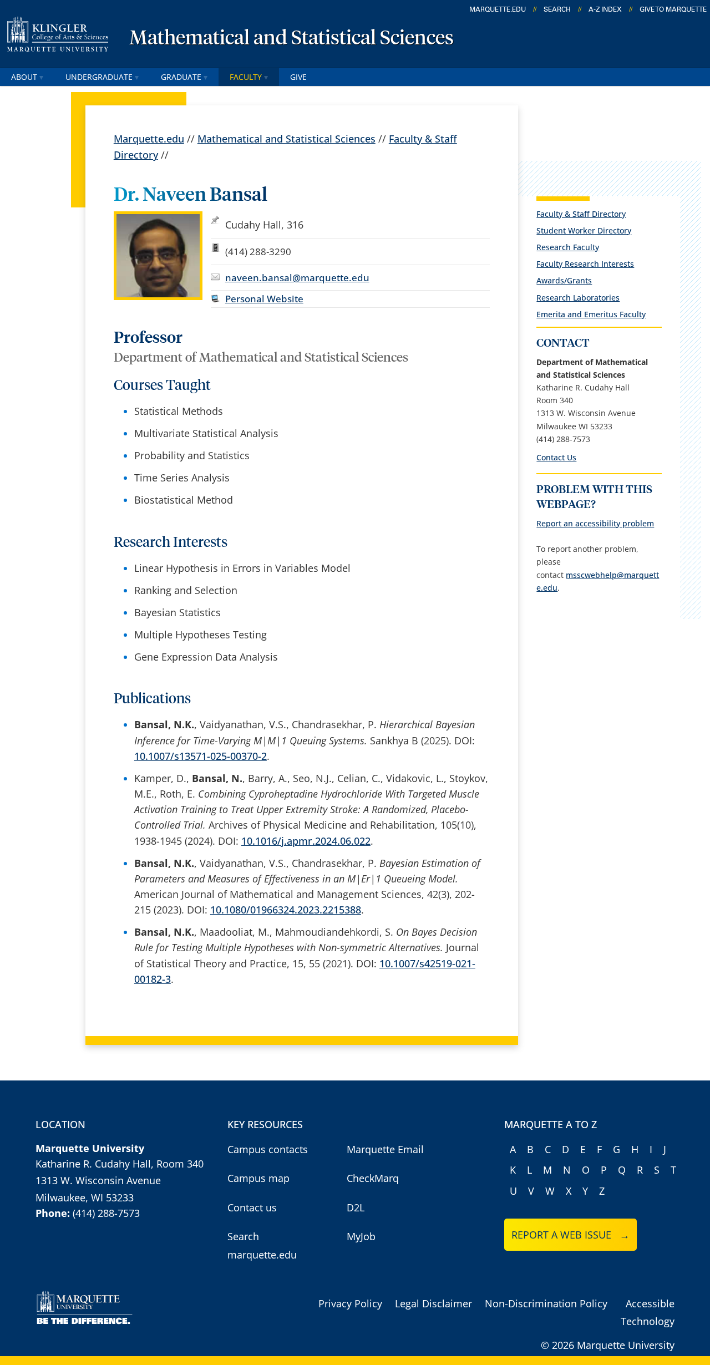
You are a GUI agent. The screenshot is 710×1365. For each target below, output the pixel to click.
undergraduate (99, 77)
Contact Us (556, 457)
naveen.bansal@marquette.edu (297, 277)
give (298, 77)
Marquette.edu (149, 138)
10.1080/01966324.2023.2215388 (285, 909)
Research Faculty (567, 247)
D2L (355, 1207)
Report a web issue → (570, 1234)
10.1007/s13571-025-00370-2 (200, 756)
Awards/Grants (564, 280)
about (24, 77)
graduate (181, 77)
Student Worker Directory (583, 230)
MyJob (361, 1236)
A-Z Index (605, 9)
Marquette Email (385, 1149)
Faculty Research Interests (585, 263)
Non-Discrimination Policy (546, 1303)
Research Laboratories (578, 297)
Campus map (258, 1178)
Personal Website (264, 298)
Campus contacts (267, 1149)
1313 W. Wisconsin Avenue (98, 1180)
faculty (246, 77)
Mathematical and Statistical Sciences (291, 39)
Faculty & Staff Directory (581, 214)
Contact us (252, 1207)
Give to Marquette (673, 9)
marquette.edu (497, 9)
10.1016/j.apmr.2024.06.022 (306, 841)
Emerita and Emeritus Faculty (591, 314)
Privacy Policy (350, 1303)
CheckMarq (373, 1178)
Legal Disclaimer (433, 1303)
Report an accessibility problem (595, 523)
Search (557, 9)
